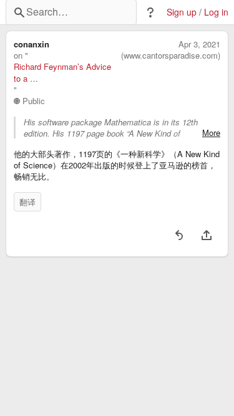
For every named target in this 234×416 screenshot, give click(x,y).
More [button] (211, 132)
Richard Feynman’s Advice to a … (62, 72)
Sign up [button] (182, 12)
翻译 (27, 202)
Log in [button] (216, 12)
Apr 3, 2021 (199, 44)
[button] (150, 12)
